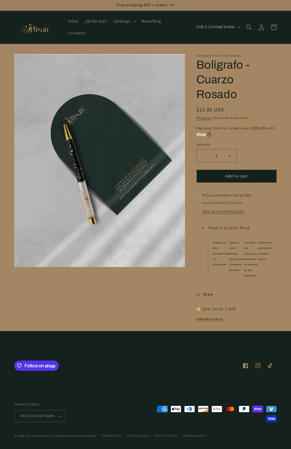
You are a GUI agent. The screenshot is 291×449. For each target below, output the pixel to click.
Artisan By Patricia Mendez (46, 436)
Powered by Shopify (81, 436)
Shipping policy (195, 435)
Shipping (203, 118)
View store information (223, 212)
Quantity (203, 144)
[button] (124, 21)
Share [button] (208, 294)
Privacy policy (137, 435)
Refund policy (111, 435)
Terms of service (166, 435)
